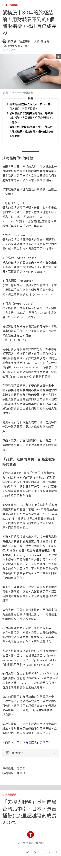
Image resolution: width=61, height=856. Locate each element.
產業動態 (11, 794)
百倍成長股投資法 (36, 742)
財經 (4, 5)
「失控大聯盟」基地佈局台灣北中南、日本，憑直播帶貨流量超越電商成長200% (29, 812)
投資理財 (14, 5)
